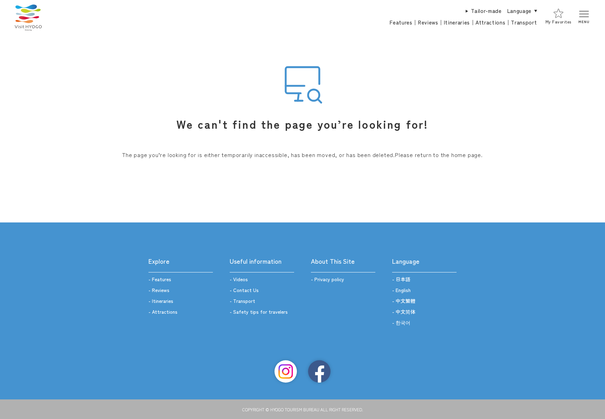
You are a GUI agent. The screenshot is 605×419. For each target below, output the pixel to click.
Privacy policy (329, 279)
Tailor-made (486, 10)
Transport (524, 22)
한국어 (403, 322)
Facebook (319, 371)
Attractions (490, 22)
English (403, 289)
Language (519, 10)
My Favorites (558, 21)
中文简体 (405, 311)
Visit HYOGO (28, 17)
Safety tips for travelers (260, 311)
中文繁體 (405, 300)
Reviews (428, 22)
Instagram (285, 371)
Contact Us (246, 289)
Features (401, 22)
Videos (240, 279)
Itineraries (457, 22)
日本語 (403, 279)
